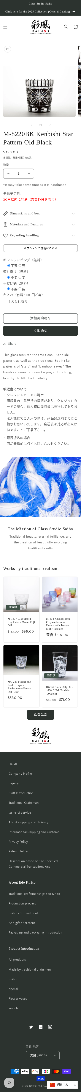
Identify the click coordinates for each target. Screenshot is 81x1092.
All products (17, 960)
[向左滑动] (31, 125)
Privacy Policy (18, 842)
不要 (14, 266)
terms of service (20, 812)
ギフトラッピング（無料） (23, 260)
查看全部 (41, 714)
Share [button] (12, 344)
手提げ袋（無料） (16, 283)
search (13, 1008)
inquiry (14, 783)
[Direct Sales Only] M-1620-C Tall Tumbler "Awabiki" (59, 690)
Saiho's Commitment (23, 913)
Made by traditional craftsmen (30, 969)
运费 (29, 158)
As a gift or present (22, 923)
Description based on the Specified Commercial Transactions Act (33, 863)
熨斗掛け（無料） (16, 272)
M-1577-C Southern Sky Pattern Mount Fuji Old (21, 622)
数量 (6, 164)
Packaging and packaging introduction (35, 932)
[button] (5, 26)
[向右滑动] (50, 125)
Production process (22, 903)
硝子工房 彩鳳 (35, 1086)
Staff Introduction (21, 793)
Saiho (13, 979)
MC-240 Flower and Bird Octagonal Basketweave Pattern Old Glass (19, 686)
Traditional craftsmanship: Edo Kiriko (34, 894)
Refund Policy (18, 851)
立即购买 (41, 331)
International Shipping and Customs (34, 832)
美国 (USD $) (38, 1055)
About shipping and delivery (28, 822)
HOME (13, 764)
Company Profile (20, 774)
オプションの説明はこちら (40, 248)
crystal (13, 989)
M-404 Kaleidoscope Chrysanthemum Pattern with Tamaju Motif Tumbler (58, 623)
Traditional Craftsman (24, 803)
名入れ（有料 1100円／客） (24, 295)
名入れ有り (19, 302)
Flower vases (18, 998)
